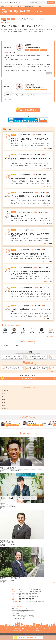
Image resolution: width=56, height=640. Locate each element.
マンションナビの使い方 (25, 608)
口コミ (13, 613)
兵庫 (30, 596)
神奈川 (24, 589)
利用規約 (24, 628)
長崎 (27, 601)
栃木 (37, 589)
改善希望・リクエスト (19, 631)
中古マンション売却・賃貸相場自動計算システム (23, 610)
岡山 (27, 598)
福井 (30, 593)
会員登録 (14, 615)
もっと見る (51, 336)
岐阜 (20, 594)
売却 (3, 393)
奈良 (33, 596)
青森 (24, 591)
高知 (30, 599)
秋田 (34, 591)
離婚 (3, 399)
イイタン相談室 (21, 616)
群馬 (40, 589)
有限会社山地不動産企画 (35, 87)
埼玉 (28, 589)
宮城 (31, 591)
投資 (3, 405)
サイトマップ (30, 631)
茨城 (34, 589)
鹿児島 (39, 601)
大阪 (27, 596)
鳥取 (20, 598)
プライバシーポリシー (35, 628)
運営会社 (17, 628)
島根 (23, 598)
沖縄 (43, 601)
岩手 (28, 591)
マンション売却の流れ (22, 615)
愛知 (27, 594)
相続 (3, 402)
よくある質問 (32, 615)
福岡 (20, 601)
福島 (40, 591)
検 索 (51, 2)
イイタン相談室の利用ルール (18, 618)
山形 (37, 591)
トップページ (4, 6)
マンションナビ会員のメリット (19, 611)
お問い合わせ (46, 628)
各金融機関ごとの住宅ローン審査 (10, 345)
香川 (23, 599)
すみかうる (14, 616)
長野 (36, 593)
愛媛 (27, 599)
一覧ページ (12, 6)
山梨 (33, 593)
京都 (23, 596)
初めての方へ (15, 608)
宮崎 (36, 601)
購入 (3, 396)
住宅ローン (5, 408)
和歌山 (36, 596)
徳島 (20, 599)
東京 (20, 589)
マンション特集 (30, 616)
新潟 (20, 593)
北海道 (20, 591)
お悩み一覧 (5, 390)
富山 (23, 593)
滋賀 (20, 596)
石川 (27, 593)
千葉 (31, 589)
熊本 (30, 601)
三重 (30, 594)
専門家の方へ (39, 631)
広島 (30, 598)
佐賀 (23, 601)
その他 (19, 6)
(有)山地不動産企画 (33, 47)
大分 (33, 601)
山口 (33, 598)
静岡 (23, 594)
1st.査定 (18, 613)
